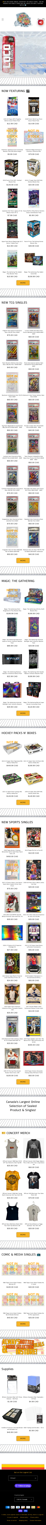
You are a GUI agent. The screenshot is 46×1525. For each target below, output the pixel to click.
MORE (23, 283)
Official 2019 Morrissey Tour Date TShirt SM (34, 1194)
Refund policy (24, 1517)
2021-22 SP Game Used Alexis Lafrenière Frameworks (33, 946)
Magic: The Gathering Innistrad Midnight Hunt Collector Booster (12, 703)
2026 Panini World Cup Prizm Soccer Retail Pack (33, 120)
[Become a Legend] (35, 1478)
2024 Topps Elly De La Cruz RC (34, 850)
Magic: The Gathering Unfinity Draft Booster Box (33, 610)
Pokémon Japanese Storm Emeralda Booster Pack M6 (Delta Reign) (12, 150)
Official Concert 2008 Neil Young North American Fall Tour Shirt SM (12, 1194)
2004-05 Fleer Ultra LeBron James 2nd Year (33, 883)
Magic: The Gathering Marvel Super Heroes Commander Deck (34, 703)
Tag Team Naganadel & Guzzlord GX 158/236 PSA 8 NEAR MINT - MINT (12, 426)
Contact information (35, 1520)
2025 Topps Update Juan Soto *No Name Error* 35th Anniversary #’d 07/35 (34, 1040)
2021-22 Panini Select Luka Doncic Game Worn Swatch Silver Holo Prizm (12, 884)
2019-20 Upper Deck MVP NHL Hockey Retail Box (34, 792)
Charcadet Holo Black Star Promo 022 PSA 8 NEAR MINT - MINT (34, 489)
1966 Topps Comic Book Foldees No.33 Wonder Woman (12, 1314)
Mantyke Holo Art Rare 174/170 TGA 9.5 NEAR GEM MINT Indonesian (33, 550)
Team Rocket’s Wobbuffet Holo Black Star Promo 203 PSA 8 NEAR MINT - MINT (34, 458)
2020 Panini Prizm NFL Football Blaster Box (12, 181)
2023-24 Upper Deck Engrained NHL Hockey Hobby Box (12, 762)
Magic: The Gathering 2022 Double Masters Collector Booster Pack (34, 672)
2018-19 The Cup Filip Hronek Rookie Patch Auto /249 (12, 1072)
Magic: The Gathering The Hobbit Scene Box (33, 273)
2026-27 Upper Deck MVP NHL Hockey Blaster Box (34, 181)
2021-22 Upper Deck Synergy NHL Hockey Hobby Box (12, 792)
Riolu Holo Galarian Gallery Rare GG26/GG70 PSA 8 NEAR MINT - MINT (33, 364)
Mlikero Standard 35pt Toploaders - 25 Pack (33, 1398)
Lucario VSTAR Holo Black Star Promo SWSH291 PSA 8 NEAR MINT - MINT (33, 332)
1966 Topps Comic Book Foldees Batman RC (12, 1283)
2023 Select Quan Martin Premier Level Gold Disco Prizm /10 (12, 977)
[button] (2, 19)
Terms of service (12, 1520)
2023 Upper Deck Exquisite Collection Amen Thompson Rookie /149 (12, 1008)
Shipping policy (23, 1520)
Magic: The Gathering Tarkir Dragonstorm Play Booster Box (12, 610)
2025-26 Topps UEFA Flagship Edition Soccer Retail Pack (12, 120)
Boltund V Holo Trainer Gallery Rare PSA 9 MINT (33, 396)
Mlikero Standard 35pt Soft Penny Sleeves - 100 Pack (12, 1398)
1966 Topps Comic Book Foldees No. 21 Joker (33, 1283)
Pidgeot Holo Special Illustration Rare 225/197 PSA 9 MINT (12, 331)
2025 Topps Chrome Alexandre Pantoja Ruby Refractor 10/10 (34, 1072)
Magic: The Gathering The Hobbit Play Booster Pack (12, 273)
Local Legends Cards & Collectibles (17, 1514)
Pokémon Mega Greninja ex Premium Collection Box (34, 150)
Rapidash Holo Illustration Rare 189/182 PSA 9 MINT (33, 520)
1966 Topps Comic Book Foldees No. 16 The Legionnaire (33, 1314)
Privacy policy (34, 1517)
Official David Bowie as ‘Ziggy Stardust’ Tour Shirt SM (34, 1225)
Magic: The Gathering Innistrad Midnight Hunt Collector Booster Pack (33, 641)
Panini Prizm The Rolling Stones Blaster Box (33, 242)
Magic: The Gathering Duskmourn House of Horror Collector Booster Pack (12, 641)
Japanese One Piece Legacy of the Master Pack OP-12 (12, 211)
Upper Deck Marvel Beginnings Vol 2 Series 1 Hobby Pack (12, 242)
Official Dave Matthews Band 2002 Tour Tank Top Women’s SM (12, 1225)
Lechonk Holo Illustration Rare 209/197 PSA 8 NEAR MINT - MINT (12, 457)
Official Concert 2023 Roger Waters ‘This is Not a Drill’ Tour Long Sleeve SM (33, 1162)
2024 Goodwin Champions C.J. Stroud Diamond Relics (33, 977)
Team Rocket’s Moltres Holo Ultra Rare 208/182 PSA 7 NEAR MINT (12, 363)
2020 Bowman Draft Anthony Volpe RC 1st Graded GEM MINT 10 (12, 1039)
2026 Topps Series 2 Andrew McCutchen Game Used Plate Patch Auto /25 (12, 852)
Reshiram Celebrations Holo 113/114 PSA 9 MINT (12, 396)
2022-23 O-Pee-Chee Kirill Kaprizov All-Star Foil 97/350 (33, 915)
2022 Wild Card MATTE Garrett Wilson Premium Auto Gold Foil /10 (12, 915)
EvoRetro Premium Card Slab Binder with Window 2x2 (12, 1428)
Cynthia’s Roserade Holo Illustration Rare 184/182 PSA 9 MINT (12, 489)
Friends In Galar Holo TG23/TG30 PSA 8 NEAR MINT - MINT (33, 426)
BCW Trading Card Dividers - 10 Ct (34, 1428)
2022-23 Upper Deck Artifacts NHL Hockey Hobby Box (34, 762)
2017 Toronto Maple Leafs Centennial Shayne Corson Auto (33, 1007)
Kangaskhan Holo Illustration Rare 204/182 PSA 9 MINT (12, 520)
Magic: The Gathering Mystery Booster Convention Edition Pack (12, 672)
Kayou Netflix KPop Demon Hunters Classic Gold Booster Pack (33, 211)
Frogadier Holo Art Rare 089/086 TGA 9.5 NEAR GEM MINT (12, 550)
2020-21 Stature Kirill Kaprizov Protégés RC (12, 946)
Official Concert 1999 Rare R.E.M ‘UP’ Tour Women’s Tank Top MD (12, 1162)
